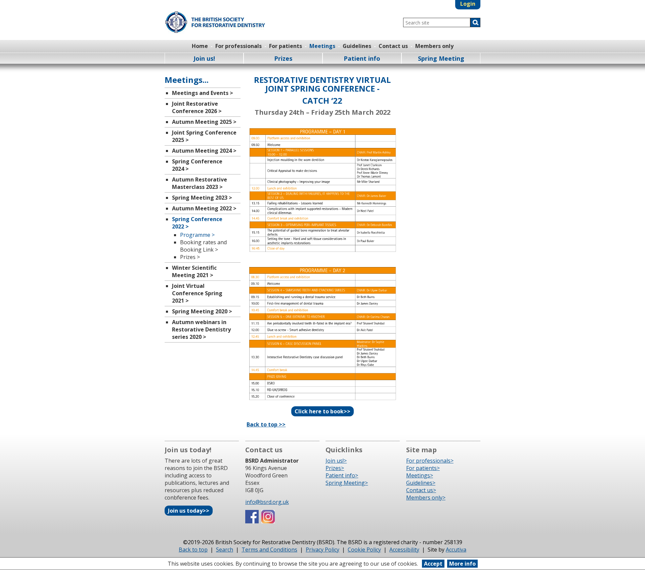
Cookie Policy (364, 549)
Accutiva (456, 549)
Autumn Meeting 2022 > (204, 208)
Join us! (204, 58)
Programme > (197, 235)
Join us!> (336, 460)
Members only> (425, 497)
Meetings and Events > (202, 93)
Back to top (193, 549)
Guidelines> (420, 482)
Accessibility (404, 549)
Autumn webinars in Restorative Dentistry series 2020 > (201, 329)
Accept (433, 563)
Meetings (322, 46)
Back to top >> (266, 424)
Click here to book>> (322, 411)
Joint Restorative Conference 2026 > (197, 107)
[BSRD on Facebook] (252, 521)
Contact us (393, 46)
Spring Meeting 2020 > (202, 311)
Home (200, 46)
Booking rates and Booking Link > (203, 246)
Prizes (283, 58)
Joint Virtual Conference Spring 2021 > (197, 293)
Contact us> (421, 490)
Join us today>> (188, 510)
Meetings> (419, 475)
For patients (285, 46)
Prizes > (190, 257)
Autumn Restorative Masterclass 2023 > (199, 183)
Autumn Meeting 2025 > (204, 121)
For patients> (423, 468)
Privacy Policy (322, 549)
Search (224, 549)
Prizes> (335, 468)
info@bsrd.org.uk (267, 502)
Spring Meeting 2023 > (202, 197)
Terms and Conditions (269, 549)
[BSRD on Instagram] (268, 521)
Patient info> (342, 475)
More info (462, 563)
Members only (434, 46)
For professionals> (430, 460)
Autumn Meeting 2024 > (204, 150)
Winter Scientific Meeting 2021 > (194, 271)
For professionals (238, 46)
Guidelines (357, 46)
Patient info (362, 58)
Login (467, 3)
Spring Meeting (441, 58)
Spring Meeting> (347, 482)
